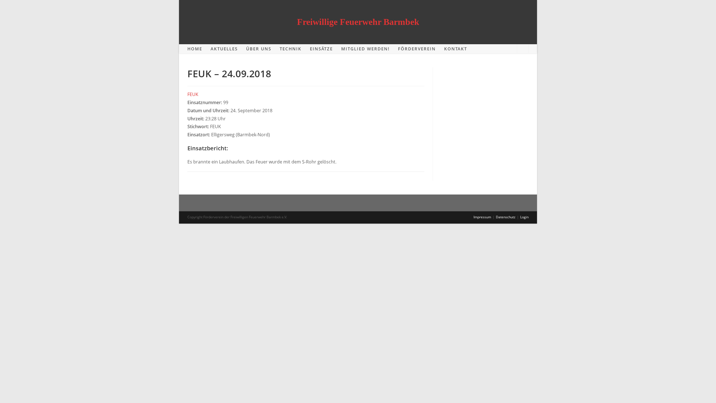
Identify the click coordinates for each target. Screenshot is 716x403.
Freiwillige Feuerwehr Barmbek (358, 22)
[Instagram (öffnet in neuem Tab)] (509, 48)
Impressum (482, 217)
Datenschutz (505, 217)
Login (524, 217)
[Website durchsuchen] (523, 49)
